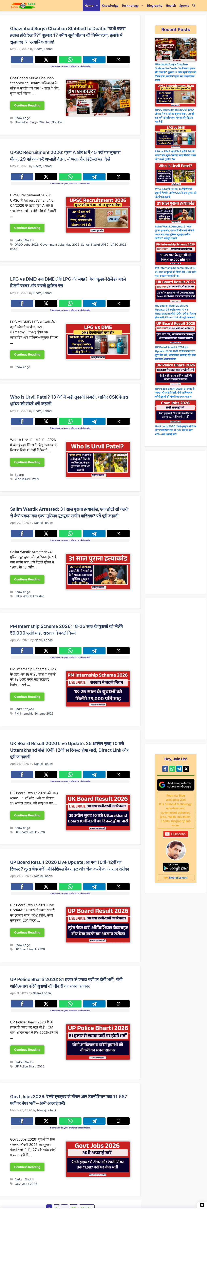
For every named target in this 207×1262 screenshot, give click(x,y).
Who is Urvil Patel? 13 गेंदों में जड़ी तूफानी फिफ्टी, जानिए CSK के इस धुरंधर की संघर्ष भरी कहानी (175, 192)
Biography (155, 5)
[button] (194, 5)
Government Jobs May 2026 (59, 244)
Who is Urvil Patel (27, 479)
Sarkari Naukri (24, 240)
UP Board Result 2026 (30, 949)
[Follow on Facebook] (165, 769)
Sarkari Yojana (24, 709)
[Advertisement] (175, 668)
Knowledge (110, 5)
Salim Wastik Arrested (29, 596)
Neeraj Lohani (178, 877)
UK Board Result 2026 (30, 832)
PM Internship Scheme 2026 (34, 713)
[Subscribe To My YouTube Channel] (175, 837)
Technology (130, 5)
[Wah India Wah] (23, 5)
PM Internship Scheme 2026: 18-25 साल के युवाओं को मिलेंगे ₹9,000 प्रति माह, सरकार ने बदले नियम (175, 271)
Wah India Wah (38, 5)
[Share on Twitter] (46, 59)
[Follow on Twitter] (186, 769)
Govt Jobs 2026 (26, 1183)
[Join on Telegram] (179, 769)
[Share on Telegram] (94, 59)
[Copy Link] (118, 59)
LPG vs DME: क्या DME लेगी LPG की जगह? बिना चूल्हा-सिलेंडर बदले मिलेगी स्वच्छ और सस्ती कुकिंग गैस (175, 155)
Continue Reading (27, 105)
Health (171, 5)
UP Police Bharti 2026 (29, 1066)
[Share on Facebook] (22, 59)
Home (88, 5)
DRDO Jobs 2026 (27, 244)
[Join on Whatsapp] (172, 769)
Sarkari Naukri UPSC (95, 244)
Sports (184, 5)
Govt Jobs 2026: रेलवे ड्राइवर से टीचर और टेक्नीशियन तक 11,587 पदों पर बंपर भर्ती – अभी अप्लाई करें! (175, 430)
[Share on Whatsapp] (70, 59)
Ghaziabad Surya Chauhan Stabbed (39, 122)
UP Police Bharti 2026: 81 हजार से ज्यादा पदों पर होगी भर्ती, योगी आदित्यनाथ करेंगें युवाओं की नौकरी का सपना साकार (174, 392)
